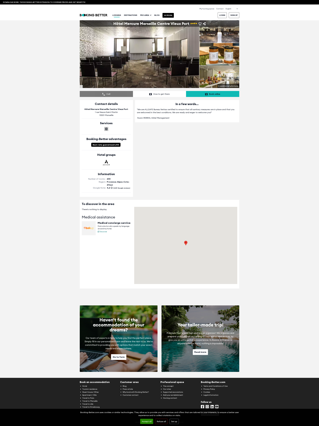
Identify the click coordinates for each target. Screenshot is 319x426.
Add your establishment (173, 395)
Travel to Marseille (89, 401)
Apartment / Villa (89, 395)
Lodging (116, 15)
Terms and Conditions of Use (215, 386)
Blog (157, 15)
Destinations (130, 15)
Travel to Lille (87, 404)
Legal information (210, 395)
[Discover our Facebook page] (202, 407)
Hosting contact (170, 398)
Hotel (84, 386)
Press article (128, 389)
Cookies (206, 392)
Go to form (119, 357)
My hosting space (206, 9)
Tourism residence (89, 389)
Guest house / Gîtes (90, 392)
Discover (103, 231)
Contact (220, 9)
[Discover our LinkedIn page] (212, 407)
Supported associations (173, 392)
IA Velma (168, 15)
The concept (168, 386)
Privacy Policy (209, 389)
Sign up (234, 15)
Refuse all (161, 421)
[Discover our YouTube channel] (216, 407)
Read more (200, 352)
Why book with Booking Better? (136, 392)
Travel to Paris (88, 398)
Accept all (147, 421)
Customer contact (130, 395)
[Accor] (106, 163)
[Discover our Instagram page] (207, 407)
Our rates (167, 389)
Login (222, 15)
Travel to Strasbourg (91, 407)
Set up (174, 421)
